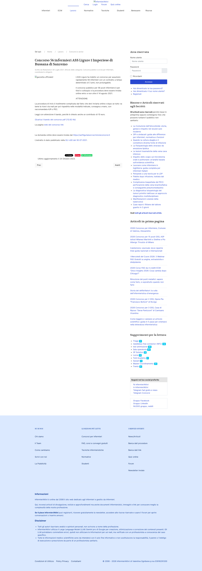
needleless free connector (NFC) (147, 344)
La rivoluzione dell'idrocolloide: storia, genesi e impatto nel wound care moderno (150, 129)
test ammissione (140, 346)
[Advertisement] (101, 32)
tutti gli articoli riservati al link (147, 213)
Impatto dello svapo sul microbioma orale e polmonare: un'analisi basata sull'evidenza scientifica (149, 160)
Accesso (148, 82)
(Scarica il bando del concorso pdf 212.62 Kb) (55, 119)
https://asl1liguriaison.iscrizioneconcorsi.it (91, 135)
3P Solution (138, 352)
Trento (136, 366)
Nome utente (136, 57)
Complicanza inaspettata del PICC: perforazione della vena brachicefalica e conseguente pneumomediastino (150, 185)
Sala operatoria (140, 349)
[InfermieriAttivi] (101, 1)
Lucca (135, 355)
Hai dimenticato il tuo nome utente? (149, 91)
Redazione (47, 70)
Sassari (136, 361)
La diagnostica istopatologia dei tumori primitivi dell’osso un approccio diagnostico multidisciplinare (150, 193)
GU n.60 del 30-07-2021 (76, 140)
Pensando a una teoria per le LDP (148, 173)
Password (134, 67)
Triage (136, 341)
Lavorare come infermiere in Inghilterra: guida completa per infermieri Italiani (146, 168)
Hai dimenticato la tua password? (148, 88)
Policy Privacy (62, 561)
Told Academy (139, 358)
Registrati (137, 94)
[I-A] (160, 10)
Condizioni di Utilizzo (44, 561)
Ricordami (137, 76)
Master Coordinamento (143, 363)
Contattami (76, 561)
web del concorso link (54, 125)
